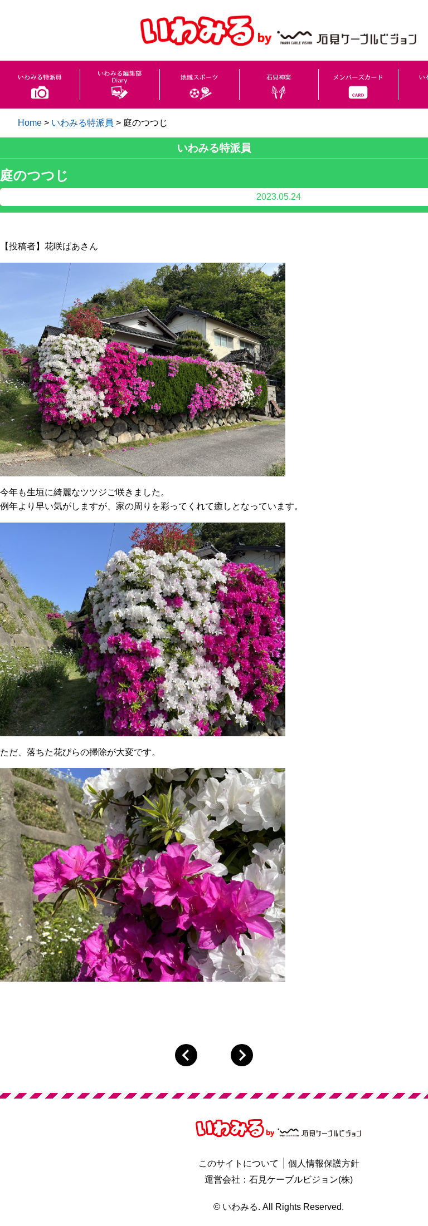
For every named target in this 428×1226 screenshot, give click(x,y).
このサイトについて (238, 1163)
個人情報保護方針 (323, 1163)
